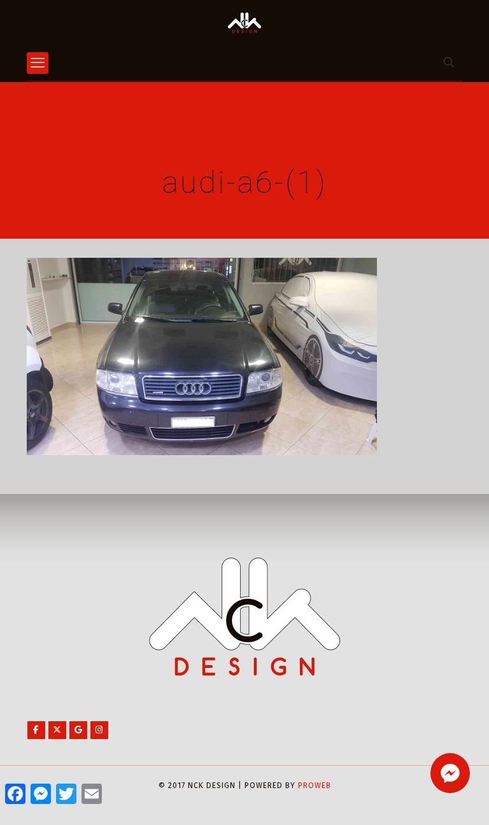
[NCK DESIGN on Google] (78, 730)
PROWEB (314, 785)
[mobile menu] (37, 63)
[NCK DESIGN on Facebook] (36, 730)
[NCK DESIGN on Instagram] (99, 730)
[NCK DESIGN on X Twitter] (57, 730)
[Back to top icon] (428, 799)
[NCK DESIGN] (244, 22)
